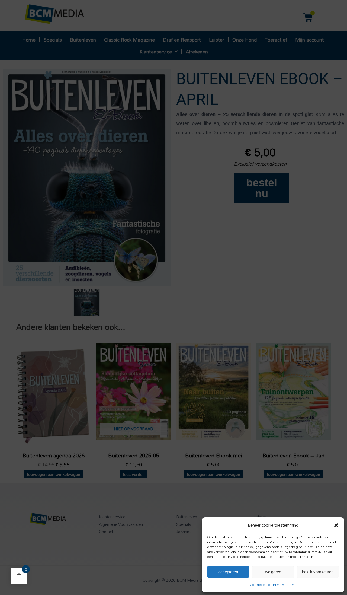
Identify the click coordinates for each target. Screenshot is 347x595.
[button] (336, 525)
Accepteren (228, 571)
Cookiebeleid (260, 584)
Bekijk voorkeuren (317, 571)
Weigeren (273, 571)
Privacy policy (283, 584)
